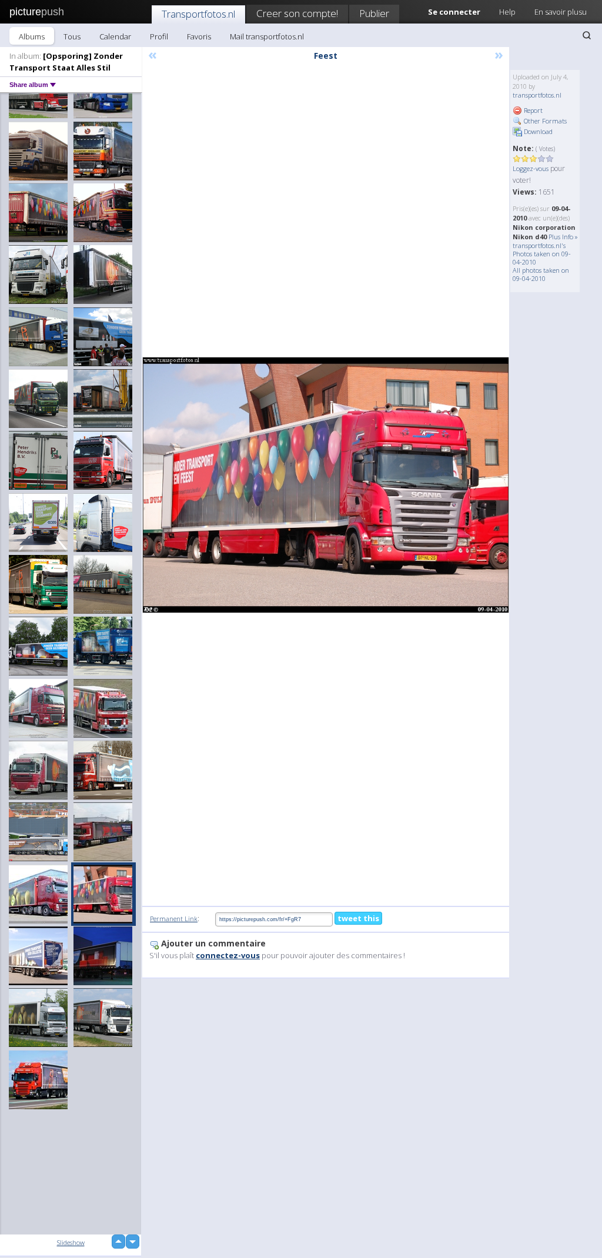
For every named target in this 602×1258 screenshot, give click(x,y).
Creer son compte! (297, 13)
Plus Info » (563, 236)
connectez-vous (228, 955)
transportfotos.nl (537, 95)
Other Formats (544, 120)
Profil (159, 36)
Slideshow (71, 1242)
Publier (374, 13)
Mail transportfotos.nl (267, 36)
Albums (32, 36)
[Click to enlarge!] (325, 485)
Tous (72, 36)
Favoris (199, 36)
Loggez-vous (531, 168)
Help (507, 11)
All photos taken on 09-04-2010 (541, 274)
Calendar (115, 36)
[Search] (586, 35)
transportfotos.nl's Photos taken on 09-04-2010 (542, 253)
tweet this (358, 918)
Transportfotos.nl (198, 14)
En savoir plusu (560, 11)
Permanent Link (174, 918)
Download (537, 131)
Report (532, 110)
